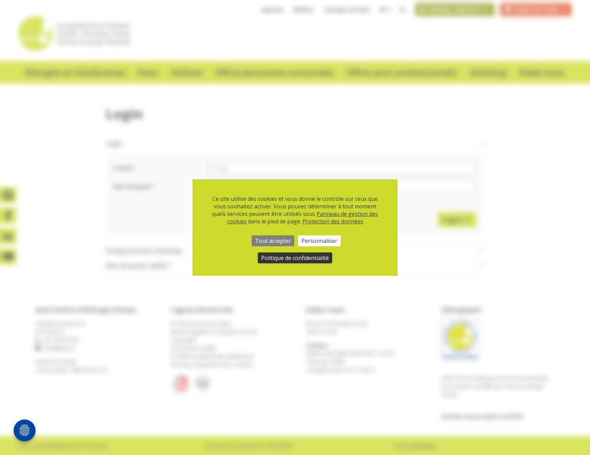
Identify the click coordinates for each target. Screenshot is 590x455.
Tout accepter (273, 241)
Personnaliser (319, 241)
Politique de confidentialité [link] (295, 258)
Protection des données (333, 221)
